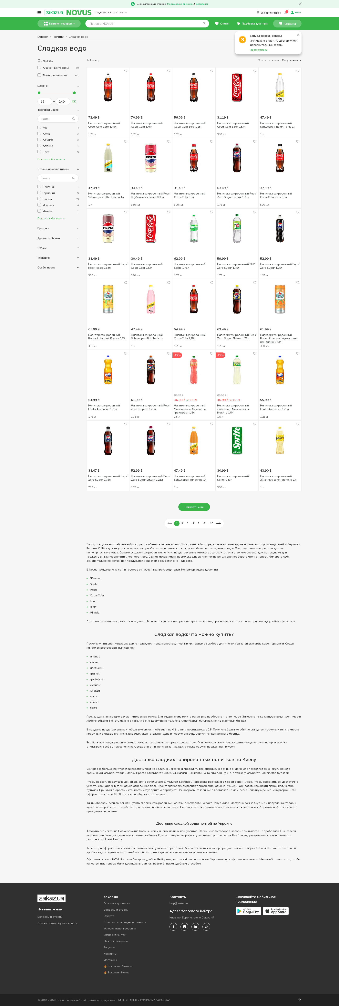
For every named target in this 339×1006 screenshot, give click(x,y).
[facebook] (173, 927)
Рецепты (109, 947)
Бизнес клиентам (115, 935)
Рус (122, 12)
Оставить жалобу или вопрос (57, 923)
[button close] (300, 4)
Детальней (202, 3)
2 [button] (182, 523)
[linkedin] (195, 927)
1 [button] (177, 523)
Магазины (110, 960)
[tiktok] (206, 927)
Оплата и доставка (117, 903)
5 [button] (199, 523)
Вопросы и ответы (49, 916)
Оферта (109, 916)
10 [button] (211, 523)
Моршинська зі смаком (180, 3)
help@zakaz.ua (180, 903)
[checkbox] (39, 67)
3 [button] (188, 523)
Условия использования (120, 928)
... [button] (208, 523)
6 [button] (204, 523)
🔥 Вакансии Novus (116, 972)
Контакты (110, 953)
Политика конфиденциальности (125, 922)
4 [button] (193, 523)
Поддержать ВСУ (105, 12)
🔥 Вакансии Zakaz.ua (118, 966)
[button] (268, 12)
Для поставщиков (116, 941)
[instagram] (184, 927)
